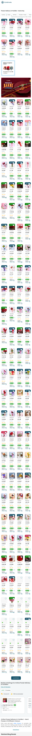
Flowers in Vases (22, 14)
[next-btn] (30, 706)
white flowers (17, 723)
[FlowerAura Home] (6, 2)
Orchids (14, 14)
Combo (3, 14)
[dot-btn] (3, 23)
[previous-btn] (2, 706)
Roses (9, 14)
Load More (16, 678)
